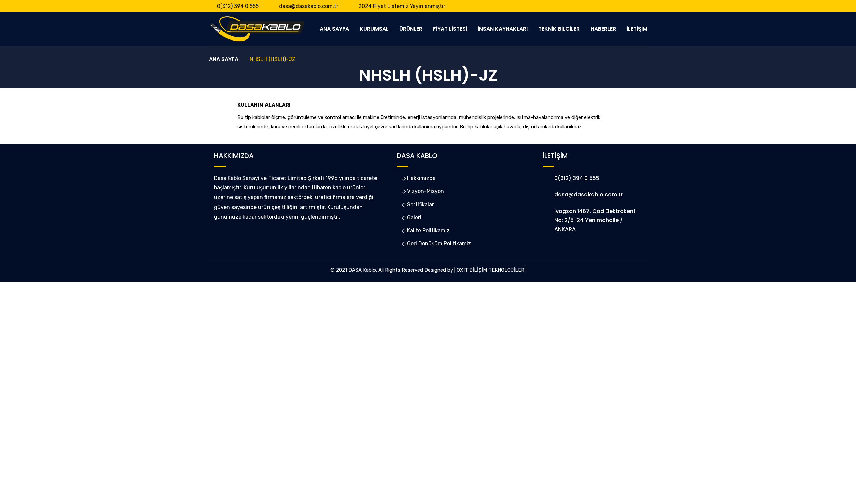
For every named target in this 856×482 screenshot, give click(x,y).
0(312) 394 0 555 (238, 6)
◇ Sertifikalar (418, 204)
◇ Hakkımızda (419, 178)
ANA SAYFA (334, 29)
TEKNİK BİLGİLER (559, 29)
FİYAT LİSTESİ (450, 29)
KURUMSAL (374, 29)
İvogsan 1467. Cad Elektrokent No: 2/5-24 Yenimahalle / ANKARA (595, 220)
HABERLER (603, 29)
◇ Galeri (411, 217)
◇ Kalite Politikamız (426, 230)
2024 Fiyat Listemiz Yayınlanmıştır (401, 6)
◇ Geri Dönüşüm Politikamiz (436, 243)
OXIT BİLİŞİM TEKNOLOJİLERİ (491, 270)
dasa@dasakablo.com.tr (308, 6)
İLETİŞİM (637, 29)
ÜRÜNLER (410, 29)
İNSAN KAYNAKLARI (503, 29)
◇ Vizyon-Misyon (423, 191)
